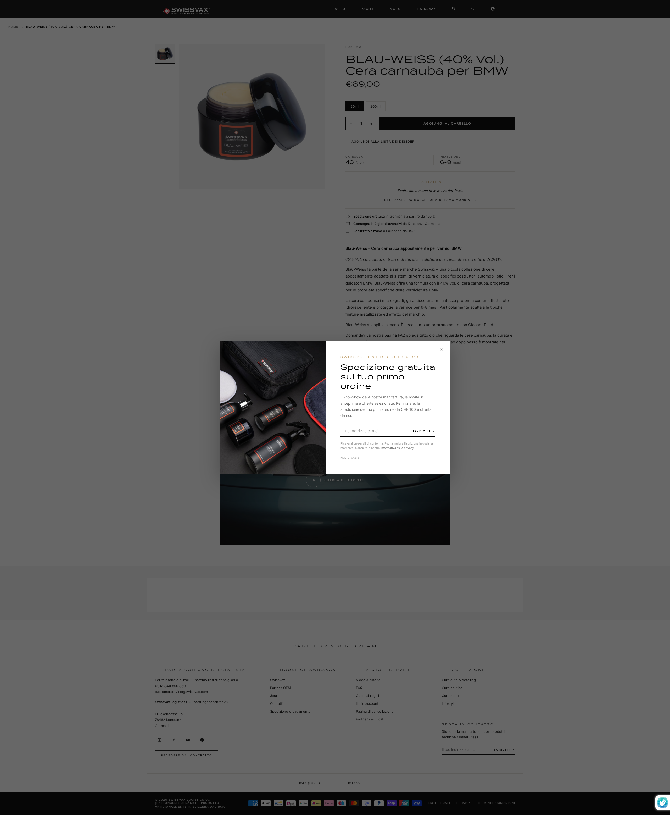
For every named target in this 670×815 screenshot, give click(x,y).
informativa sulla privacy (397, 448)
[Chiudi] (441, 349)
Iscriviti (422, 431)
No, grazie (350, 457)
